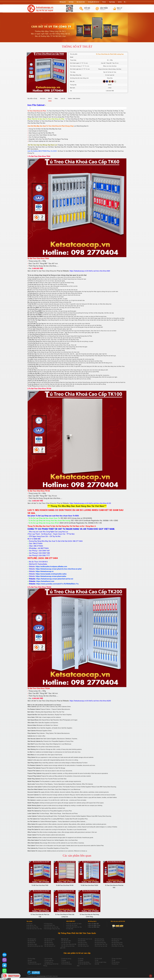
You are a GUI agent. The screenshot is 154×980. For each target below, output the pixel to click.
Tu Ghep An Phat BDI (34, 373)
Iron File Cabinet (36, 104)
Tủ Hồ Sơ (30, 923)
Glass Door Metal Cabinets (35, 789)
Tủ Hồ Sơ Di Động (66, 964)
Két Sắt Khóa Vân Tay (101, 944)
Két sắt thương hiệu (100, 942)
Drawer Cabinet (32, 835)
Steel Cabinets (32, 730)
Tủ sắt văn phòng (66, 958)
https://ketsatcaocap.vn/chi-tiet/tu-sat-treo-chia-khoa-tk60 (90, 271)
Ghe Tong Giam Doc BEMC (35, 316)
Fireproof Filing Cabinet (34, 776)
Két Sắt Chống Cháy (33, 927)
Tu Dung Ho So (32, 345)
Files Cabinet (31, 845)
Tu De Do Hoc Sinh (33, 364)
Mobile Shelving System (34, 805)
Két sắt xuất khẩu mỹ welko (74, 923)
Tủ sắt (113, 960)
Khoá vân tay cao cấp (101, 946)
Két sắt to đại (31, 942)
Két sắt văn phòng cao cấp (35, 946)
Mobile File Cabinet (33, 808)
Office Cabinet (32, 824)
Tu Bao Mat (31, 339)
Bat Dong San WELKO (34, 325)
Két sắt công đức (49, 944)
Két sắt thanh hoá (117, 939)
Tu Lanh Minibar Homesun (35, 327)
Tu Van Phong (31, 386)
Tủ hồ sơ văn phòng (83, 962)
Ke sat (29, 290)
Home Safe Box (32, 728)
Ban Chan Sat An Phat (34, 338)
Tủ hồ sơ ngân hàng (100, 962)
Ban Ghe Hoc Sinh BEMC (35, 314)
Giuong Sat (31, 291)
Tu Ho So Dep (31, 377)
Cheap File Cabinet (33, 829)
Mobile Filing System (33, 803)
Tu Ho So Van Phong (33, 341)
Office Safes (31, 722)
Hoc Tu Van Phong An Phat (35, 336)
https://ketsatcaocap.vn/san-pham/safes (51, 576)
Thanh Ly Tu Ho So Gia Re (35, 380)
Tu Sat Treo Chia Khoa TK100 (40, 388)
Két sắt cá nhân (82, 942)
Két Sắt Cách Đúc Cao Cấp (35, 928)
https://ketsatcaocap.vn (44, 571)
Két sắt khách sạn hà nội (85, 939)
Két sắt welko (82, 941)
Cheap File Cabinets (33, 827)
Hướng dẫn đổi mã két (93, 2)
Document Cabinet (33, 792)
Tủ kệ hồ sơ (115, 964)
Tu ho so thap (31, 382)
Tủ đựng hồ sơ (48, 962)
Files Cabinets (32, 848)
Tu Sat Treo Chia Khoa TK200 (40, 587)
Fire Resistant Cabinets (34, 765)
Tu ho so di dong (32, 288)
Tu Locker (30, 359)
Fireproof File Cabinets (34, 768)
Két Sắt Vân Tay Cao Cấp (51, 927)
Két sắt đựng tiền (66, 941)
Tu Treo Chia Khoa (33, 300)
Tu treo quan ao (32, 350)
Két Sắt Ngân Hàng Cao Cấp (52, 928)
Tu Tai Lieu (31, 332)
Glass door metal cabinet (35, 787)
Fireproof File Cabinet (34, 771)
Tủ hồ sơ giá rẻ (65, 962)
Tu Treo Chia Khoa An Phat (35, 334)
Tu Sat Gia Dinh (32, 304)
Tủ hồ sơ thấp (48, 958)
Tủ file (96, 960)
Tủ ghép (63, 960)
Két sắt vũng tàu (99, 939)
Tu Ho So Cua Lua (33, 363)
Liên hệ (120, 2)
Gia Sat (30, 361)
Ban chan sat (31, 302)
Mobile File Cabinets (33, 811)
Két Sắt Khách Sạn (50, 925)
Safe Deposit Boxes (33, 720)
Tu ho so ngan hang (33, 329)
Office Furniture (32, 832)
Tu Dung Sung (32, 293)
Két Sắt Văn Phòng (72, 925)
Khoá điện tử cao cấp (118, 946)
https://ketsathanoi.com (45, 581)
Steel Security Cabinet (34, 738)
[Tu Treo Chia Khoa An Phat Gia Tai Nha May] (77, 440)
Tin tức (104, 2)
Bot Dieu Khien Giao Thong (35, 295)
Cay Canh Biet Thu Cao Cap (36, 323)
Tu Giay (30, 306)
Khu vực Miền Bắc (94, 923)
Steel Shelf (31, 744)
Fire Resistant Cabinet (34, 709)
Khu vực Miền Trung (94, 925)
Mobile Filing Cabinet (33, 781)
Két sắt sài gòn (32, 939)
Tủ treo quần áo (48, 960)
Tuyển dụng (112, 2)
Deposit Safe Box (32, 714)
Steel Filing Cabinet (33, 763)
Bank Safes (31, 712)
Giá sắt (30, 960)
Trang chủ (63, 2)
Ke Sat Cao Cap (32, 354)
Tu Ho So (30, 281)
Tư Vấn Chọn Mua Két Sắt (68, 944)
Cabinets (30, 736)
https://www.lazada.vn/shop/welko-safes (51, 574)
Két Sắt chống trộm (83, 946)
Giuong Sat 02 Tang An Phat (36, 375)
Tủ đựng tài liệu (32, 962)
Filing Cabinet (31, 757)
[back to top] (150, 976)
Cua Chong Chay (32, 318)
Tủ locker (80, 960)
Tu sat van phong (32, 384)
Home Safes (31, 717)
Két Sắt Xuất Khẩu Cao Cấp (74, 927)
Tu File (29, 297)
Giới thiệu (71, 2)
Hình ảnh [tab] (42, 98)
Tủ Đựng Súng (48, 923)
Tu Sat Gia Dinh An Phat (34, 366)
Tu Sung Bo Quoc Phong (35, 357)
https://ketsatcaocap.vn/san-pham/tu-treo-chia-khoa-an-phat (58, 569)
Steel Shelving (32, 749)
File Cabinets (31, 800)
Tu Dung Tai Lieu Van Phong (36, 379)
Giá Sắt (97, 964)
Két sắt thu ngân (32, 944)
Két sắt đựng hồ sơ (49, 946)
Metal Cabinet (31, 851)
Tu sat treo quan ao (33, 284)
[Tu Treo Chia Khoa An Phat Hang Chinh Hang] (77, 207)
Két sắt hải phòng (49, 939)
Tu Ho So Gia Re (32, 343)
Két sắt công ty (48, 942)
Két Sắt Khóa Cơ (82, 944)
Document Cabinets (33, 795)
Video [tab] (56, 98)
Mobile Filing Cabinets (34, 779)
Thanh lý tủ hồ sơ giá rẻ (34, 964)
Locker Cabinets (32, 816)
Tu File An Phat (32, 370)
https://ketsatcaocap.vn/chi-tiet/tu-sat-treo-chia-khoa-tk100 (90, 503)
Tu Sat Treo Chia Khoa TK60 (39, 156)
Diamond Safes (32, 725)
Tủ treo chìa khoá (117, 958)
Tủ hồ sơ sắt (98, 958)
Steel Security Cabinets (34, 741)
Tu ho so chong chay (35, 275)
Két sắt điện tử (32, 941)
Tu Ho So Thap (32, 352)
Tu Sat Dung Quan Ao (34, 355)
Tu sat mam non (32, 286)
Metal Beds (31, 754)
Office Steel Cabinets (33, 843)
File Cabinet (31, 797)
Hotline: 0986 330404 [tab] (74, 98)
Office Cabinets (32, 706)
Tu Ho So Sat (31, 331)
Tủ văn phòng (115, 962)
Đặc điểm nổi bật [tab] (32, 98)
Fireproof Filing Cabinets (34, 773)
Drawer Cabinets (32, 837)
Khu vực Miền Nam (94, 927)
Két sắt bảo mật (65, 942)
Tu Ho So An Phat (33, 309)
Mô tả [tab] (50, 98)
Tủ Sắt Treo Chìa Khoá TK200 (89, 885)
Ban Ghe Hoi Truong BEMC (35, 313)
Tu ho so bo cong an (33, 277)
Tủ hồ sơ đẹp (31, 958)
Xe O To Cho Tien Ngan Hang (36, 320)
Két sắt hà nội (48, 941)
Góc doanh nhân (81, 2)
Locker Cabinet (32, 813)
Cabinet (30, 760)
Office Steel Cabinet (33, 840)
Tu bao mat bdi (32, 279)
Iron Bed (30, 752)
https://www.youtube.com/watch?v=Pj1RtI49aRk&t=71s (57, 583)
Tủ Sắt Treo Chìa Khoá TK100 (64, 885)
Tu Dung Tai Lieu (32, 347)
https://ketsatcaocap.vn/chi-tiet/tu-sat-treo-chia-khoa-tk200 (90, 700)
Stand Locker (31, 784)
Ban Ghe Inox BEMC (33, 307)
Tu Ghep (30, 298)
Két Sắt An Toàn (32, 925)
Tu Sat (29, 348)
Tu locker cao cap (33, 282)
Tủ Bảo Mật (70, 928)
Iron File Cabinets (33, 821)
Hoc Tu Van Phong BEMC (35, 311)
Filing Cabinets (32, 733)
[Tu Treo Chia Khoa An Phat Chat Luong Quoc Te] (77, 637)
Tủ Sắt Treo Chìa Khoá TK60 (40, 885)
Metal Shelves (31, 746)
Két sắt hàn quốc (99, 941)
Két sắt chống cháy (117, 942)
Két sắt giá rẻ (115, 941)
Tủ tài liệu (81, 958)
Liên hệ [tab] (63, 98)
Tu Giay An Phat (32, 371)
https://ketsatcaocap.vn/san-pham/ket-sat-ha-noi (54, 578)
